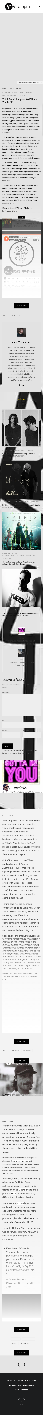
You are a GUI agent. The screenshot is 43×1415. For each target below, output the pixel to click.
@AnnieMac (12, 1255)
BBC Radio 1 (25, 1343)
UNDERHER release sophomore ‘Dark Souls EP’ (21, 662)
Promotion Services (27, 1380)
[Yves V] (21, 588)
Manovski (34, 820)
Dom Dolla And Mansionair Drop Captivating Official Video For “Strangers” (19, 455)
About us (11, 1380)
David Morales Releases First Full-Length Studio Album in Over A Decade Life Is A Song (21, 506)
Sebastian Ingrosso (20, 1161)
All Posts (14, 92)
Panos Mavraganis (20, 342)
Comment (6, 692)
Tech (33, 555)
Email (4, 730)
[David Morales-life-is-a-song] (21, 480)
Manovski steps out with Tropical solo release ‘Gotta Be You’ (21, 641)
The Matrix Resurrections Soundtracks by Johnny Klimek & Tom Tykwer (18, 563)
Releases (29, 92)
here (15, 211)
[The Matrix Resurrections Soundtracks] (21, 531)
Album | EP (6, 92)
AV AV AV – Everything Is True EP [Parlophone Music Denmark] (27, 225)
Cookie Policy (21, 1390)
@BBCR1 (18, 1262)
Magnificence (25, 1189)
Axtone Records (29, 1339)
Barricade (23, 1148)
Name (4, 720)
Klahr (13, 1193)
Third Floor (17, 315)
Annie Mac (21, 1125)
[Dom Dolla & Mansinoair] (21, 428)
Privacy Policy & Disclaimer (21, 1385)
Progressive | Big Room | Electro (13, 555)
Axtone (20, 1203)
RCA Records (27, 1050)
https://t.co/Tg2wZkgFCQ (19, 1266)
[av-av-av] (7, 223)
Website (26, 730)
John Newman (14, 886)
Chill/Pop (22, 92)
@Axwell (23, 1248)
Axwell (14, 1133)
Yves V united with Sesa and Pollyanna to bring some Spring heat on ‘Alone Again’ (20, 614)
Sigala (16, 882)
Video (23, 450)
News (11, 450)
